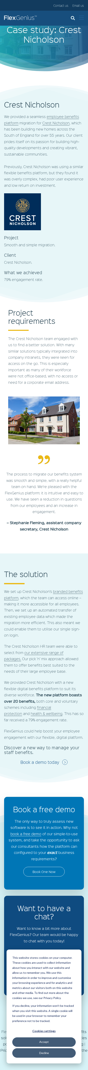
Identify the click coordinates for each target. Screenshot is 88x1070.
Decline (44, 1053)
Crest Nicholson (56, 122)
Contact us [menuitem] (60, 5)
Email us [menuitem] (78, 5)
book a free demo (25, 833)
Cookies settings (44, 1031)
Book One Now (44, 872)
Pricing (6, 1050)
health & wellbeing (46, 713)
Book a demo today (39, 762)
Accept (44, 1042)
